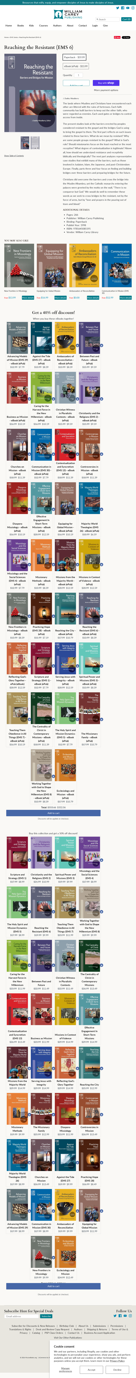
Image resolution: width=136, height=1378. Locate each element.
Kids (31, 25)
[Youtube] (127, 8)
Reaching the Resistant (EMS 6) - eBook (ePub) (89, 630)
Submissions (99, 1325)
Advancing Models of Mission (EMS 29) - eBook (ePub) (17, 360)
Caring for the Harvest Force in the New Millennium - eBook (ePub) (41, 413)
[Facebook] (122, 8)
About (70, 25)
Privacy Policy (117, 1360)
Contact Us (73, 1332)
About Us (83, 1325)
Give (105, 25)
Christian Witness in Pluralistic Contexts (65, 981)
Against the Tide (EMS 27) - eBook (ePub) (41, 360)
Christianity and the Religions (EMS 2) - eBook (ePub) (89, 417)
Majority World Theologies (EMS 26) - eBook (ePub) (89, 527)
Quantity (67, 75)
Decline (117, 1369)
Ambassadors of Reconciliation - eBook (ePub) (65, 360)
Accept (91, 1369)
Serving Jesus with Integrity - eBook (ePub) (65, 680)
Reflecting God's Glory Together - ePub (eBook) (17, 680)
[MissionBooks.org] (68, 15)
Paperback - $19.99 (74, 57)
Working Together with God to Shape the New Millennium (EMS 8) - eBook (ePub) (41, 790)
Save (118, 37)
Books (20, 25)
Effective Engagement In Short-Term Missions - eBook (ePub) (41, 523)
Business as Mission (41, 1038)
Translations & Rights (20, 1329)
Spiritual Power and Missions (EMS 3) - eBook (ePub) (89, 680)
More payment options (106, 90)
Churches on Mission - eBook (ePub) (17, 470)
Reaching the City (89, 1084)
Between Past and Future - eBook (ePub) (89, 360)
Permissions (116, 1325)
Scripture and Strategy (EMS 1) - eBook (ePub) (41, 680)
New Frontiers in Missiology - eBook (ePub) (17, 630)
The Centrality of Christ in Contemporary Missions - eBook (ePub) (41, 733)
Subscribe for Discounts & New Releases (33, 1325)
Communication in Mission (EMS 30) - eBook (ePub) (41, 470)
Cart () (126, 19)
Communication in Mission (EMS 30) (115, 292)
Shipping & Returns (97, 1329)
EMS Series (14, 37)
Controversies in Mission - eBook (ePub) (89, 470)
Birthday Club (67, 1325)
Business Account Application (99, 1332)
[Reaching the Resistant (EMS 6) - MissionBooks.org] (25, 142)
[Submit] (97, 19)
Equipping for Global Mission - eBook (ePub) (65, 527)
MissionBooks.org (31, 1357)
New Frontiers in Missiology (15, 291)
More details (28, 297)
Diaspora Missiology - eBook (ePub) (17, 527)
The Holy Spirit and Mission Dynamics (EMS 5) (17, 928)
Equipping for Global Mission (48, 291)
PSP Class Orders (54, 1332)
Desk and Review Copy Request (52, 1329)
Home (8, 25)
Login (95, 25)
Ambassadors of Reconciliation (82, 291)
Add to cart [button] (53, 813)
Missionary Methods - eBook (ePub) (41, 581)
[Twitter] (117, 8)
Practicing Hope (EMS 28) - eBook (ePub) (41, 630)
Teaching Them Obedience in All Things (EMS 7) (65, 928)
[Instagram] (133, 8)
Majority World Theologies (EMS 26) (17, 1177)
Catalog (36, 1332)
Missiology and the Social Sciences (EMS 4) (89, 874)
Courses (43, 25)
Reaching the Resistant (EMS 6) (30, 37)
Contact (83, 25)
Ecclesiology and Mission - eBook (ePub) (65, 794)
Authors (57, 25)
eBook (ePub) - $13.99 (76, 66)
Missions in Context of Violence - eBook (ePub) (89, 581)
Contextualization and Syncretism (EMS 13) (17, 1035)
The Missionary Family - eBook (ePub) (89, 737)
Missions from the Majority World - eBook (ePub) (65, 581)
